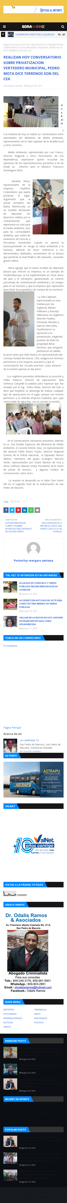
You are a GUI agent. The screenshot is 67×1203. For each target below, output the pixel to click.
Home (22, 1192)
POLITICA (38, 1022)
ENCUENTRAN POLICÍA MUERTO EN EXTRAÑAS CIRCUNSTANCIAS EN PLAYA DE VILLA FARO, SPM (40, 1052)
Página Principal (11, 44)
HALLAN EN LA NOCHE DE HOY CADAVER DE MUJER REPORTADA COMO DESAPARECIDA (41, 621)
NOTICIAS (25, 44)
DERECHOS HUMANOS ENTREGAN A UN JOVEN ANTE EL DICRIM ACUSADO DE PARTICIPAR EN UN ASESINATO (40, 1157)
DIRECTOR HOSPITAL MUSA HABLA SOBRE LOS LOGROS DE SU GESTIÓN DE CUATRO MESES (41, 1083)
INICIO (37, 1013)
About (32, 1192)
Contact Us (43, 1192)
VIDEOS (7, 1026)
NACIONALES (40, 1018)
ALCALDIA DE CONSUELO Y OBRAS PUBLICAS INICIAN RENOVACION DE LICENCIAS (38, 586)
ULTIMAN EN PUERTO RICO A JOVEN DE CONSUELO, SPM (40, 1067)
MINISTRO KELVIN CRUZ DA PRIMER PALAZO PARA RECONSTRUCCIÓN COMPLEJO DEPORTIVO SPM (38, 1174)
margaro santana (14, 85)
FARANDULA (40, 1009)
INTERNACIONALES (12, 1018)
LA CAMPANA (42, 1198)
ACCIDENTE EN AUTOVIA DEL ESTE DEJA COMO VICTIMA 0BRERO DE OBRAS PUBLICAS (40, 604)
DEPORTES (8, 1009)
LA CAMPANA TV (29, 740)
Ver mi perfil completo (30, 751)
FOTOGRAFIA (9, 1013)
